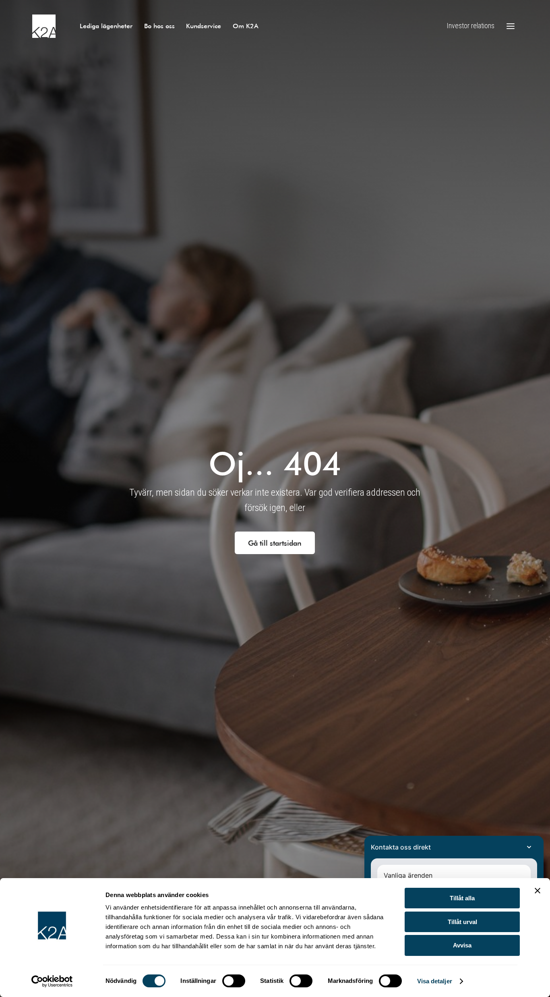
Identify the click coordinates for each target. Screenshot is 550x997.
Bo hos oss (159, 25)
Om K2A (245, 25)
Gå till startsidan (275, 543)
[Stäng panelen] (537, 890)
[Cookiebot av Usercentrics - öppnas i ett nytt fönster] (52, 981)
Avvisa (462, 945)
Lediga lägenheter (106, 25)
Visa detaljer (434, 981)
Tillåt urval (462, 921)
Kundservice (203, 25)
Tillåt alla (462, 898)
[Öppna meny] (510, 26)
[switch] (233, 980)
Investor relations (470, 25)
